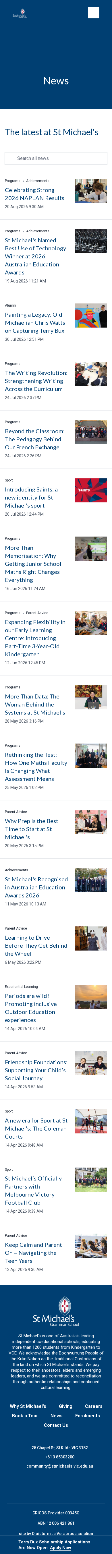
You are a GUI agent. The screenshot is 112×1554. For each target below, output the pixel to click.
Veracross (67, 1533)
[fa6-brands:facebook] (34, 1486)
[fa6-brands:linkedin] (63, 1486)
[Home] (22, 13)
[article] (56, 194)
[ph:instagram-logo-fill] (49, 1486)
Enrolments (87, 1415)
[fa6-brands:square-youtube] (77, 1486)
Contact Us (56, 1425)
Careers (94, 1406)
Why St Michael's (28, 1406)
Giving (65, 1406)
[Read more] (34, 1486)
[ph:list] (93, 12)
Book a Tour (25, 1415)
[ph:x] (99, 1544)
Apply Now (60, 1547)
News (57, 1415)
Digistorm (42, 1533)
